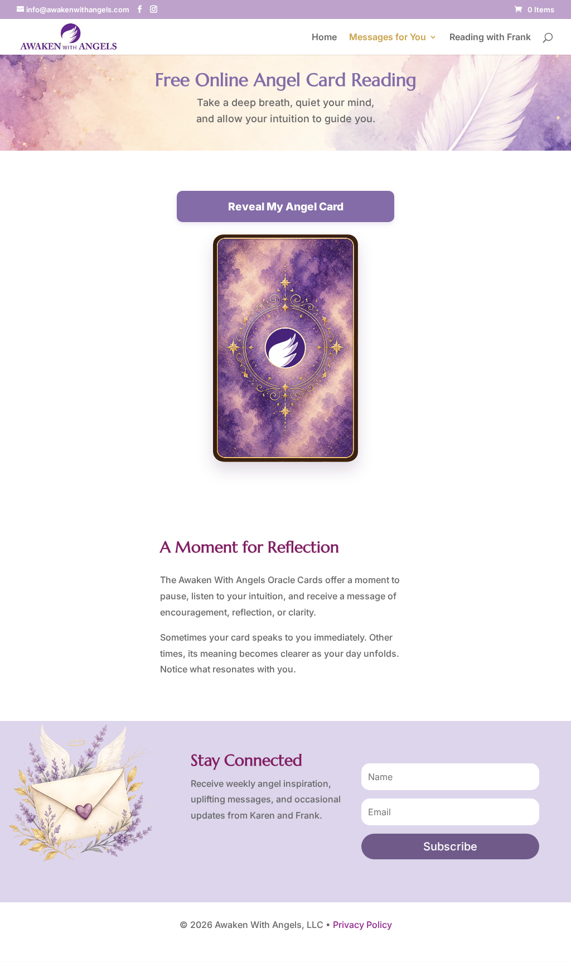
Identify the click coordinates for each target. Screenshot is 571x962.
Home (324, 37)
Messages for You (387, 37)
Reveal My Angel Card (285, 206)
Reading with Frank (490, 37)
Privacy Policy (362, 924)
